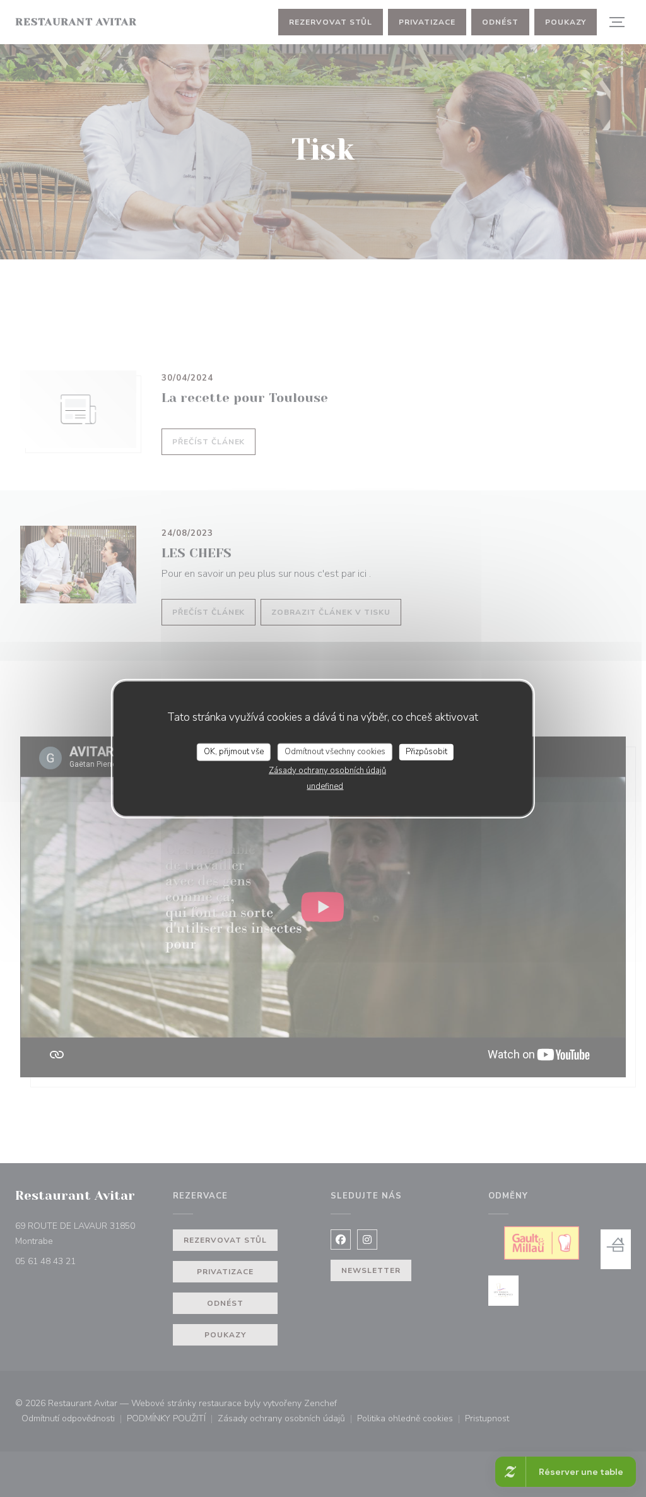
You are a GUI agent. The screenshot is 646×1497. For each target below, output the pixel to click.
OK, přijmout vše (234, 751)
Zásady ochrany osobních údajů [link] (327, 770)
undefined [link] (325, 785)
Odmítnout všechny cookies (335, 751)
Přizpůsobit (426, 751)
